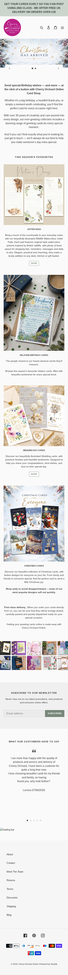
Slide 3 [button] (34, 820)
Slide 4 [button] (37, 820)
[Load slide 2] (35, 68)
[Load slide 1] (32, 68)
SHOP (34, 263)
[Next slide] (58, 68)
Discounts (12, 897)
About (10, 854)
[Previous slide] (9, 68)
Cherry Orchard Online (28, 964)
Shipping (11, 906)
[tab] (27, 820)
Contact (11, 862)
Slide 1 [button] (27, 820)
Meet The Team (15, 871)
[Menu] (62, 27)
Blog (9, 914)
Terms (10, 889)
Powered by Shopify (48, 964)
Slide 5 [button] (40, 820)
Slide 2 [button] (30, 820)
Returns (11, 880)
